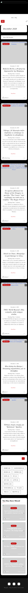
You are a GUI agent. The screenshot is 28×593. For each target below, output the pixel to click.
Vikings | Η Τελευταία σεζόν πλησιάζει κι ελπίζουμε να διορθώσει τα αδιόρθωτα (14, 133)
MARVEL (7, 484)
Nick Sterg (7, 158)
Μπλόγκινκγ (6, 105)
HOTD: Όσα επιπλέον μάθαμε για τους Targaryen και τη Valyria (14, 566)
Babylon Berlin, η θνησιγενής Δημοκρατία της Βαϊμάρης (14, 70)
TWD (6, 491)
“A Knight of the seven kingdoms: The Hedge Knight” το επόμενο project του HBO (14, 530)
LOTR (15, 480)
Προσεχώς (5, 165)
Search (23, 458)
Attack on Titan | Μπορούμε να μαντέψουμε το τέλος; (14, 255)
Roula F (6, 97)
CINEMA (17, 472)
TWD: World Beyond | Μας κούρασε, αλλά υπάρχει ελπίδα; (14, 312)
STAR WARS (8, 488)
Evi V (6, 392)
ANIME (7, 468)
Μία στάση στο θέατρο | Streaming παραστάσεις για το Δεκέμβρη (14, 368)
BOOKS (7, 472)
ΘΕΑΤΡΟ (15, 491)
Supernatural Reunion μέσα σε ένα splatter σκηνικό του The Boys (14, 513)
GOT (6, 480)
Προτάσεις (6, 44)
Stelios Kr (7, 333)
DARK (6, 476)
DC (15, 476)
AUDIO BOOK (19, 468)
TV (19, 488)
